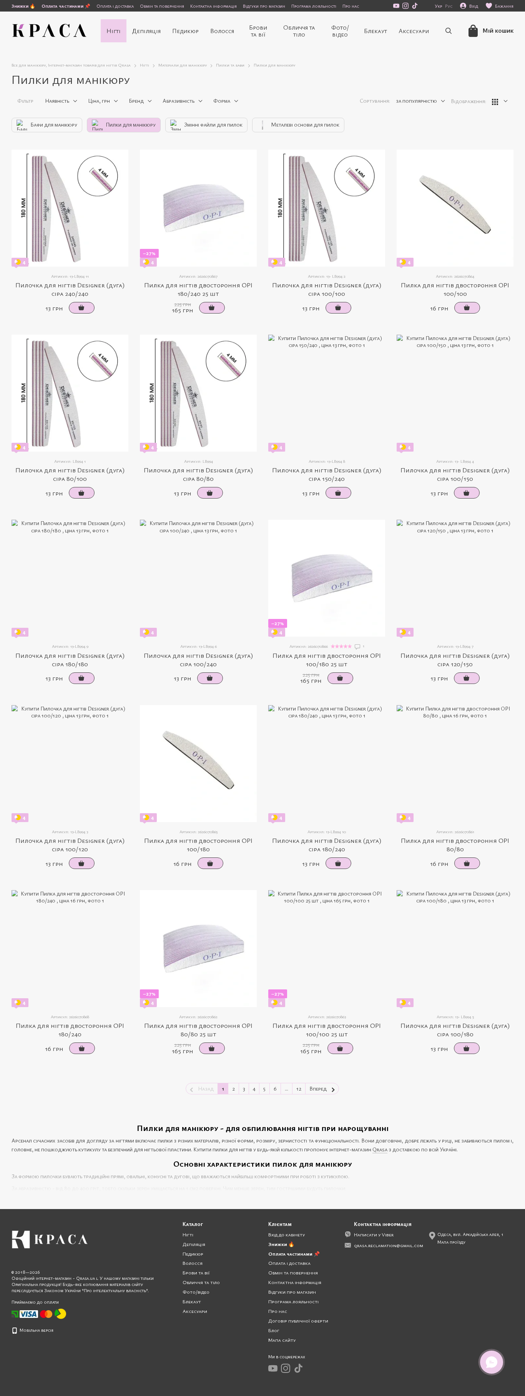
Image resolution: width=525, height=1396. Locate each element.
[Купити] (82, 308)
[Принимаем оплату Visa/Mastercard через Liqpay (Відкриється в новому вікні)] (36, 1313)
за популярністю (416, 100)
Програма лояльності (313, 6)
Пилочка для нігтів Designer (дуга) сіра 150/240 (326, 474)
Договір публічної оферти (298, 1320)
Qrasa (379, 1149)
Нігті (113, 31)
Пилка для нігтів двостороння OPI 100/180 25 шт (326, 659)
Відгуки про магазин (264, 6)
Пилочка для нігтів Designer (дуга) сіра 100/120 (70, 844)
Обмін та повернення (162, 6)
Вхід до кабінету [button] (286, 1234)
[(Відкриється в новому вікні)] (60, 1313)
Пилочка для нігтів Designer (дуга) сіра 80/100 (70, 474)
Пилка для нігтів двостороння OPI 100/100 (455, 289)
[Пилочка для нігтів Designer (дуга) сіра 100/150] (455, 393)
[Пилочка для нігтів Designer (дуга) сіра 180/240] (326, 763)
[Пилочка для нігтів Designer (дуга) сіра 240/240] (70, 208)
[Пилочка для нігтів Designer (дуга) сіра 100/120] (70, 763)
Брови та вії (258, 30)
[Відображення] (499, 101)
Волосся (222, 31)
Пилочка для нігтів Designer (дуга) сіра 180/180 (70, 659)
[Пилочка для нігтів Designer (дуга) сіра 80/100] (70, 393)
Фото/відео (340, 30)
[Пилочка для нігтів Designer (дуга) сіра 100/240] (198, 578)
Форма (221, 100)
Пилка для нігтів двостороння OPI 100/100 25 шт (326, 1029)
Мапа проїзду (451, 1242)
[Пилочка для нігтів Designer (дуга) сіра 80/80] (198, 393)
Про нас (350, 6)
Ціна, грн (99, 100)
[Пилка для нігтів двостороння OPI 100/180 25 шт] (326, 578)
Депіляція (146, 31)
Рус (448, 5)
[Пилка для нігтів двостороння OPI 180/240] (70, 948)
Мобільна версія (35, 1330)
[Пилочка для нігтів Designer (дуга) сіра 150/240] (326, 393)
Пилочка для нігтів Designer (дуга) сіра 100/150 (455, 474)
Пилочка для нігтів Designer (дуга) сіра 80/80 (198, 474)
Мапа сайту (282, 1339)
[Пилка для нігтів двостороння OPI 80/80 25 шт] (198, 948)
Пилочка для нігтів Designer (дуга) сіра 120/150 (455, 659)
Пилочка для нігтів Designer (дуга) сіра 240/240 (70, 289)
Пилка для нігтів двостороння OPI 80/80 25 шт (198, 1029)
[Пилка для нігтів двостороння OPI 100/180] (198, 763)
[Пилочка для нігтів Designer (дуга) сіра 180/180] (70, 578)
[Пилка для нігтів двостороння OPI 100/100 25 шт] (326, 948)
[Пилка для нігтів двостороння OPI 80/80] (455, 763)
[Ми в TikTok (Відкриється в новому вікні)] (415, 6)
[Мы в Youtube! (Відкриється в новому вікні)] (396, 6)
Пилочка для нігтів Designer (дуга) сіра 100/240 (198, 659)
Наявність (57, 100)
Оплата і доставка (115, 6)
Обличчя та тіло (299, 30)
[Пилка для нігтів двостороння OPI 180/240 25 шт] (198, 208)
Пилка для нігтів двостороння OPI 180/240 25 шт (198, 289)
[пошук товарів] (448, 31)
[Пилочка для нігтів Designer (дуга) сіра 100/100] (326, 208)
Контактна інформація (213, 6)
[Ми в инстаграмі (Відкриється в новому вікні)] (405, 6)
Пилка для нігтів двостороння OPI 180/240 (70, 1029)
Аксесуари (414, 31)
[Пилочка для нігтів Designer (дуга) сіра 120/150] (455, 578)
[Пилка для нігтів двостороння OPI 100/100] (455, 208)
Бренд (136, 100)
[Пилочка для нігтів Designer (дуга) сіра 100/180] (455, 948)
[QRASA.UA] (50, 1239)
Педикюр (185, 31)
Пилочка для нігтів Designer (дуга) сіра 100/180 (455, 1029)
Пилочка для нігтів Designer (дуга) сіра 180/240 (326, 844)
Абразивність (178, 100)
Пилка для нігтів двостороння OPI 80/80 (455, 844)
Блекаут (375, 31)
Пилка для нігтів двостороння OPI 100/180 (198, 844)
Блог (273, 1330)
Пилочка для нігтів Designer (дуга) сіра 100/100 (326, 289)
